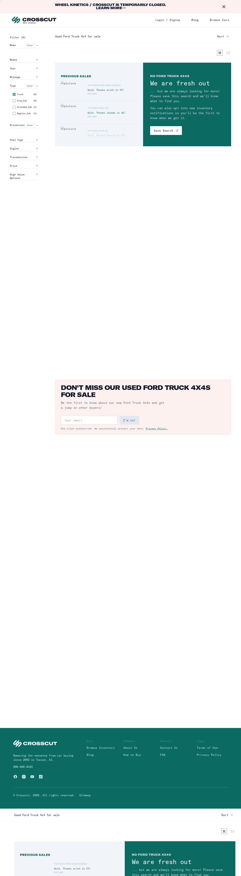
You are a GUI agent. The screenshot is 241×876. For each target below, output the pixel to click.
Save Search (163, 130)
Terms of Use (207, 747)
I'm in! (129, 420)
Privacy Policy (209, 755)
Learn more (111, 8)
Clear (30, 45)
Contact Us (169, 747)
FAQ (162, 755)
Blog (194, 20)
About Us (130, 747)
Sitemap (85, 795)
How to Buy (132, 755)
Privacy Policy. (157, 428)
